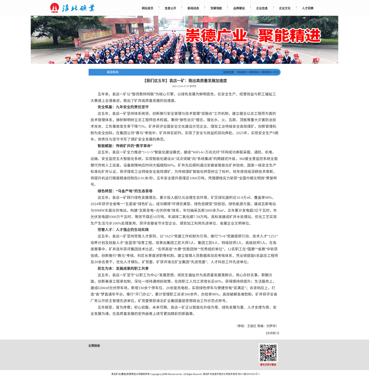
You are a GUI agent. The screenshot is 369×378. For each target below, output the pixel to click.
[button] (171, 58)
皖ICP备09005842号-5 (249, 374)
